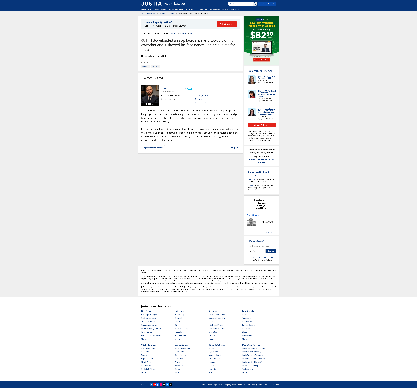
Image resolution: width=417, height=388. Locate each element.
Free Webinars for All (260, 70)
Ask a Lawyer (160, 9)
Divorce (178, 321)
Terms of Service (243, 385)
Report (235, 148)
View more (270, 232)
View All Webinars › (262, 125)
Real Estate (213, 332)
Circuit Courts (146, 362)
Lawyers (251, 185)
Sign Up (271, 3)
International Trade (216, 328)
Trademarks (213, 365)
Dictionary (246, 314)
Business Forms (214, 355)
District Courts (147, 365)
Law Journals (247, 328)
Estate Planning (181, 328)
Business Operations (217, 318)
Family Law (179, 332)
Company (227, 385)
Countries (212, 369)
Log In (262, 3)
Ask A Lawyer (151, 13)
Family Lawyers (147, 332)
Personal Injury (181, 335)
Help (234, 385)
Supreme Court (147, 358)
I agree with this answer (153, 148)
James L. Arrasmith (173, 88)
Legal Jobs (212, 348)
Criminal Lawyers (148, 321)
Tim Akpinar (253, 215)
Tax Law (211, 335)
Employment (213, 321)
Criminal (178, 318)
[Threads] (164, 384)
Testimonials (247, 369)
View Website (203, 103)
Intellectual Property (216, 325)
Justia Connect (206, 385)
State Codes (180, 351)
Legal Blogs (213, 351)
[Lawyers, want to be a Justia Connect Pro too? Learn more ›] (189, 88)
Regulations (146, 355)
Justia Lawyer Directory (251, 351)
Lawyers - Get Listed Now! (262, 257)
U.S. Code (145, 351)
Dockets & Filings (148, 369)
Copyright (170, 13)
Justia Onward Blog (250, 365)
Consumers (252, 179)
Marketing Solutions (230, 9)
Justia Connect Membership (253, 348)
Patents (211, 362)
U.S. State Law (182, 345)
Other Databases (216, 345)
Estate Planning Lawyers (151, 328)
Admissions (246, 318)
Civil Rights (183, 33)
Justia (143, 13)
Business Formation (216, 314)
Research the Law (175, 9)
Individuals (180, 311)
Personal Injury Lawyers (151, 335)
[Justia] (151, 4)
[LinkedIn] (151, 384)
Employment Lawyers (150, 325)
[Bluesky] (167, 384)
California (179, 358)
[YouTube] (154, 384)
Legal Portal (217, 385)
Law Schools (190, 9)
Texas (177, 369)
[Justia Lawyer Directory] (173, 384)
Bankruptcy (179, 314)
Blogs (244, 332)
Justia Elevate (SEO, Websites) (254, 358)
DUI (176, 325)
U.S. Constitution (148, 348)
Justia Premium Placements (253, 355)
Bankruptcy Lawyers (149, 314)
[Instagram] (161, 384)
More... (144, 339)
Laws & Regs (202, 9)
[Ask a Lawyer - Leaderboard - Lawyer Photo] (251, 222)
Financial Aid (247, 321)
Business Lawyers (148, 318)
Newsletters (215, 9)
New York (161, 13)
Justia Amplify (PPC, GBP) (252, 362)
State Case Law (181, 355)
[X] (170, 384)
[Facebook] (157, 384)
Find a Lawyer (147, 9)
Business (212, 311)
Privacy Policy (257, 385)
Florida (177, 362)
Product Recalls (214, 358)
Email (200, 99)
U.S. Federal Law (149, 345)
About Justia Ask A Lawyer (258, 173)
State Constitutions (183, 348)
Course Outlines (248, 325)
